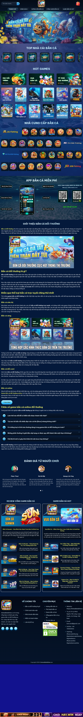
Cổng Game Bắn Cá (53, 9)
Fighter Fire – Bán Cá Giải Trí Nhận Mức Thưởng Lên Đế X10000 (70, 581)
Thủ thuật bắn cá (51, 609)
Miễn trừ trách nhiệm (31, 618)
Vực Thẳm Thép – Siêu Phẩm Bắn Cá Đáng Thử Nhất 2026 (70, 544)
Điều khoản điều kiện (31, 614)
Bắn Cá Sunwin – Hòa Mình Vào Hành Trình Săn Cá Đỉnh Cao (21, 529)
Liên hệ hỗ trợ (29, 622)
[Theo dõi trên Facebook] (2, 628)
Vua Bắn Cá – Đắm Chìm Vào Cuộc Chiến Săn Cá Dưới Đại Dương (62, 530)
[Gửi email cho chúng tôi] (15, 628)
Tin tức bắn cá (50, 620)
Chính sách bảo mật (31, 610)
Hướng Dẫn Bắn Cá (37, 9)
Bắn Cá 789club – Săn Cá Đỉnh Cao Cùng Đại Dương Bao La (28, 582)
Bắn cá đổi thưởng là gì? (32, 606)
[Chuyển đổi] (79, 414)
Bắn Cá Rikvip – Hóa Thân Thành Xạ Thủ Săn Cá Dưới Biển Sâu (28, 570)
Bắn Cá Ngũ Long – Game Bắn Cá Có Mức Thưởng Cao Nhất (70, 556)
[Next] (78, 479)
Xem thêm (7, 402)
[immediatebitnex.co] (41, 3)
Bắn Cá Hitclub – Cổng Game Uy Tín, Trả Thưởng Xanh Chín (28, 544)
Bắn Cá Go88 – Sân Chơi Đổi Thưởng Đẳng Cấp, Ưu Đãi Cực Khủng (28, 557)
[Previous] (4, 479)
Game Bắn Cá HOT (68, 9)
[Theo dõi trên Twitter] (11, 628)
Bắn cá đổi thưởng (7, 229)
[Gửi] (18, 3)
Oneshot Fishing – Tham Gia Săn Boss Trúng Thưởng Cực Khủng (70, 568)
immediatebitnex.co (7, 613)
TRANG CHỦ (12, 9)
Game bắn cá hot (51, 612)
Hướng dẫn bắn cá (51, 606)
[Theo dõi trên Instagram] (7, 628)
